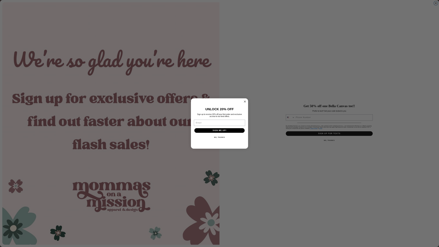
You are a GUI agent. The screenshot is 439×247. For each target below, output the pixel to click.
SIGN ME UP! (219, 130)
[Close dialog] (245, 101)
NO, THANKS (219, 137)
